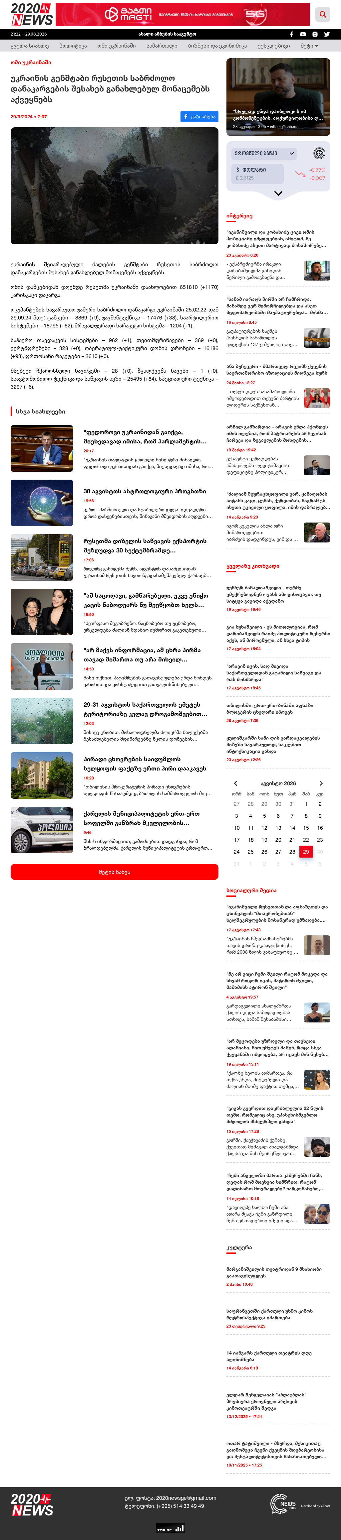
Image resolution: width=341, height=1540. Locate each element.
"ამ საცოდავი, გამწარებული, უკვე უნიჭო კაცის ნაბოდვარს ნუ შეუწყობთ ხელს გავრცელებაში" (146, 600)
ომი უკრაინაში (117, 45)
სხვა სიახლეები (40, 411)
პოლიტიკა (73, 45)
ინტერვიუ (239, 215)
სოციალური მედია (251, 890)
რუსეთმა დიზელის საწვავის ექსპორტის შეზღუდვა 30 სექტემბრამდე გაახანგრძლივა (145, 546)
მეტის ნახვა (114, 872)
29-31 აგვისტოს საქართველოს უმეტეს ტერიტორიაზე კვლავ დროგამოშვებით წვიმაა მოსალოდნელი (142, 709)
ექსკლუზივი (274, 45)
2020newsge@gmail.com (186, 1497)
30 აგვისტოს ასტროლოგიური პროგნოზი (145, 491)
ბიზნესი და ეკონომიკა (217, 45)
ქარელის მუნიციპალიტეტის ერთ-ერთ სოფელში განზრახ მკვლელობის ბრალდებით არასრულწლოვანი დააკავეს (147, 818)
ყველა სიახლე (30, 45)
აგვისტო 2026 (278, 783)
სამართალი (162, 45)
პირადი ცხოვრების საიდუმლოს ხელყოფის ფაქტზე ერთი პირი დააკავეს (145, 763)
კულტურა (239, 1247)
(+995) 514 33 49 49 (180, 1505)
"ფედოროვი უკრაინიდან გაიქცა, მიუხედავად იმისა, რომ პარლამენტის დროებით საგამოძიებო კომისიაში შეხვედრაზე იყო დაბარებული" (142, 437)
